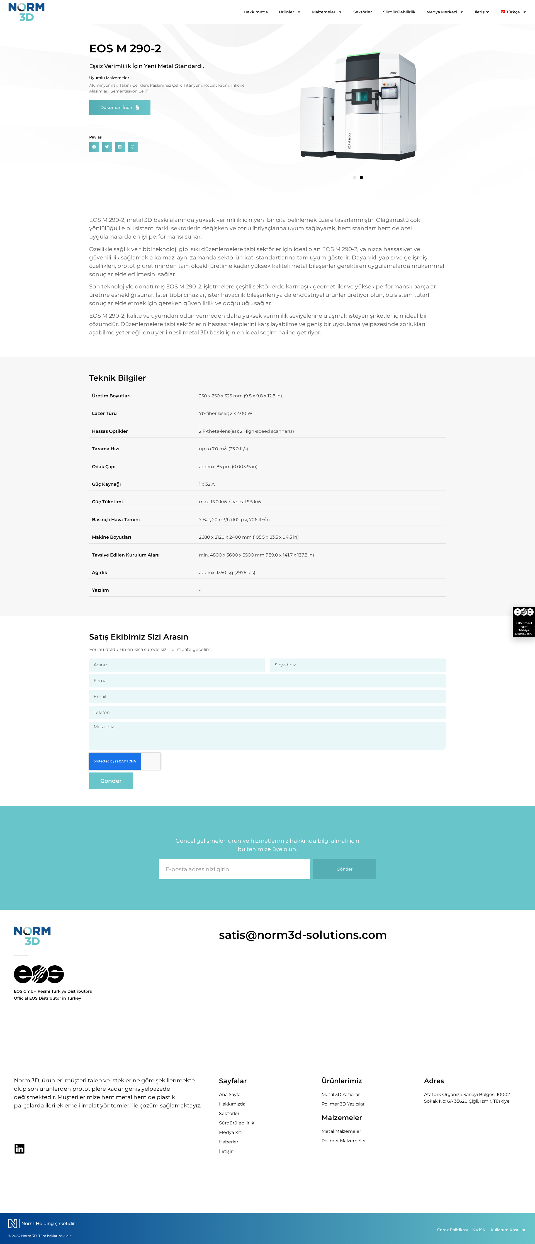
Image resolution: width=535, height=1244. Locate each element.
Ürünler (286, 11)
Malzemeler (323, 11)
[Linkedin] (19, 1148)
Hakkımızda (256, 11)
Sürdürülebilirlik (399, 11)
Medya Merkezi (442, 11)
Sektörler (362, 11)
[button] (94, 147)
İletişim (482, 11)
